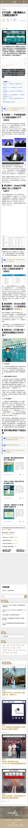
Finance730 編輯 (13, 19)
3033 (11, 410)
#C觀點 (17, 645)
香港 (11, 652)
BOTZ (18, 319)
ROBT (22, 178)
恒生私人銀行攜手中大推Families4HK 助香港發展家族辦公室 (14, 762)
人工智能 (20, 20)
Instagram (15, 543)
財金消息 (3, 9)
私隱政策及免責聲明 (18, 820)
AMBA (15, 172)
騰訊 (5, 405)
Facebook (14, 540)
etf (17, 20)
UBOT (18, 308)
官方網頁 (15, 537)
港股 (23, 20)
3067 (8, 413)
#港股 (8, 647)
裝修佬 (7, 652)
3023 (8, 125)
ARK (16, 392)
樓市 (17, 650)
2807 (20, 196)
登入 (6, 590)
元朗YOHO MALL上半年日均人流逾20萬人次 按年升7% (13, 694)
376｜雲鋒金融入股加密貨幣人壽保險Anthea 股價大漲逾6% (13, 728)
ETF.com (5, 286)
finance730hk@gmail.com (8, 534)
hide (9, 81)
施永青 (4, 645)
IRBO (14, 287)
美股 (24, 650)
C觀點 (14, 647)
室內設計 (10, 650)
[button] (26, 1)
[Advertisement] (14, 221)
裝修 (4, 652)
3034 (7, 395)
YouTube (15, 546)
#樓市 (4, 647)
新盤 (14, 650)
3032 (14, 412)
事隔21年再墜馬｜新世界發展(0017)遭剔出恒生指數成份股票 (14, 797)
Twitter (18, 163)
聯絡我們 (13, 822)
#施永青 (22, 645)
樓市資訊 (3, 690)
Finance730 (6, 529)
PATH (4, 170)
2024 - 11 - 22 (6, 801)
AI (15, 20)
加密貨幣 (4, 650)
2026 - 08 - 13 (6, 698)
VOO (10, 387)
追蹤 (14, 289)
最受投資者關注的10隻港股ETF (12, 445)
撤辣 (8, 645)
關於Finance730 (8, 820)
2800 (24, 384)
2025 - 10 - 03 (6, 732)
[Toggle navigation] (2, 2)
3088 (23, 410)
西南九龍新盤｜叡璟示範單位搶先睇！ (11, 614)
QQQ (18, 387)
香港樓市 (15, 652)
